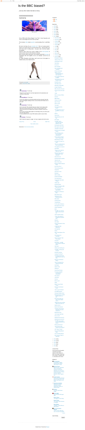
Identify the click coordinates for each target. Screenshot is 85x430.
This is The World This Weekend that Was (59, 263)
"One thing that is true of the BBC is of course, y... (59, 110)
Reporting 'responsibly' (59, 85)
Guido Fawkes (57, 376)
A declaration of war (58, 61)
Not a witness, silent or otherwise (59, 336)
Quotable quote (58, 82)
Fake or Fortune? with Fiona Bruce (59, 238)
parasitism (33, 42)
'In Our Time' (24, 83)
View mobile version (34, 123)
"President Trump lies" (59, 128)
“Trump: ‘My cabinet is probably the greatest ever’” (59, 217)
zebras (29, 83)
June (56, 48)
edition (26, 42)
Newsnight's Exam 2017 (59, 205)
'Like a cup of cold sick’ (59, 289)
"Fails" (56, 93)
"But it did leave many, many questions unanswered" (59, 134)
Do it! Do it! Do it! (58, 166)
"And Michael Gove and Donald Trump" (59, 80)
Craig (56, 19)
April (56, 51)
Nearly (56, 230)
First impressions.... (58, 178)
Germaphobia (57, 228)
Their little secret (58, 83)
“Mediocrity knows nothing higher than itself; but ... (60, 303)
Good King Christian (59, 270)
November (57, 39)
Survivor (56, 279)
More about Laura (58, 194)
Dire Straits (57, 119)
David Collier (56, 400)
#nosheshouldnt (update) (60, 158)
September (57, 42)
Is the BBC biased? (31, 5)
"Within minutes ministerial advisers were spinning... (59, 73)
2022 (55, 27)
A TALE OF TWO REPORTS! (58, 227)
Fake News (57, 63)
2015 (55, 340)
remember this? (34, 46)
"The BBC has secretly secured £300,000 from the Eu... (60, 322)
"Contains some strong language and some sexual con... (59, 309)
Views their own (58, 156)
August (56, 44)
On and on (57, 64)
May (56, 49)
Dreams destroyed (58, 71)
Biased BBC (56, 393)
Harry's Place (56, 397)
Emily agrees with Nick (59, 125)
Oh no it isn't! (57, 315)
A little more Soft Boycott (59, 247)
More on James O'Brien (59, 94)
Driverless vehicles (58, 252)
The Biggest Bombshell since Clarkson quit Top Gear (60, 256)
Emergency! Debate (58, 58)
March (56, 53)
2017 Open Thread (58, 329)
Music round (57, 280)
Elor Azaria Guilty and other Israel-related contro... (59, 299)
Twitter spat (57, 182)
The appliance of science (59, 146)
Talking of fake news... (59, 59)
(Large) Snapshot (58, 87)
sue (55, 21)
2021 (55, 29)
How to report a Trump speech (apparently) (59, 137)
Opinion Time (57, 266)
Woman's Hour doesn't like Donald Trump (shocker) (59, 154)
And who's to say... (58, 171)
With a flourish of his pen (59, 88)
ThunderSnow (57, 202)
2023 (55, 26)
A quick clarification (58, 207)
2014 (55, 342)
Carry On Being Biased (59, 333)
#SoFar (56, 113)
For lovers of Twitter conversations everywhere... (58, 273)
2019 (55, 32)
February (57, 54)
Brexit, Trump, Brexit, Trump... (59, 285)
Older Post (47, 121)
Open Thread (57, 101)
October (56, 41)
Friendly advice (58, 200)
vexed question (45, 51)
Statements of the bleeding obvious (58, 197)
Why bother (57, 198)
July (56, 46)
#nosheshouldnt (58, 184)
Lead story (57, 277)
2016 (55, 338)
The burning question (59, 168)
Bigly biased (57, 98)
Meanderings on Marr (59, 139)
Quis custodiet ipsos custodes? (59, 69)
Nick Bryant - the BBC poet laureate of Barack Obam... (60, 243)
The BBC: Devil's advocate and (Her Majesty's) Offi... (59, 122)
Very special (57, 275)
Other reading (57, 174)
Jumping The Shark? (59, 254)
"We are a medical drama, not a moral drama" (60, 145)
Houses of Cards (58, 100)
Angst (56, 282)
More (56, 209)
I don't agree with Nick (59, 314)
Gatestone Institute (58, 383)
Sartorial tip (57, 115)
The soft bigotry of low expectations (59, 189)
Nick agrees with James (59, 126)
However (56, 96)
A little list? (57, 268)
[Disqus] (34, 104)
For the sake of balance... (60, 203)
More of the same (58, 161)
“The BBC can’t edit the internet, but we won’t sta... (59, 211)
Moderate (56, 173)
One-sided (57, 221)
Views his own (57, 160)
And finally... (57, 148)
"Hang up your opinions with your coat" (59, 151)
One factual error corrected (58, 236)
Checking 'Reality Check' (59, 293)
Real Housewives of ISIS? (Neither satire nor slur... (60, 295)
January (56, 56)
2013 (55, 344)
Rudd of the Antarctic (59, 306)
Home (34, 121)
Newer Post (21, 121)
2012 (55, 345)
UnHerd (55, 389)
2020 (55, 31)
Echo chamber (57, 66)
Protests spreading (58, 176)
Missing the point (58, 312)
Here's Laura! (57, 103)
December (57, 37)
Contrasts (56, 240)
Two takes (57, 105)
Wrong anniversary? (59, 324)
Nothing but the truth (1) (59, 319)
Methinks (56, 220)
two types (47, 54)
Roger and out (57, 305)
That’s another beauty (59, 214)
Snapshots (57, 169)
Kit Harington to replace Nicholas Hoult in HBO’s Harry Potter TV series (58, 363)
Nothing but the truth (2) (59, 317)
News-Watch (56, 404)
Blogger (47, 426)
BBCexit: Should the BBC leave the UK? (59, 187)
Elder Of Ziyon (57, 366)
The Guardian (57, 361)
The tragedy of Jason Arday (59, 398)
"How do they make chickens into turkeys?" (60, 327)
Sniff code (57, 246)
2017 (55, 36)
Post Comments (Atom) (29, 126)
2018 (55, 34)
